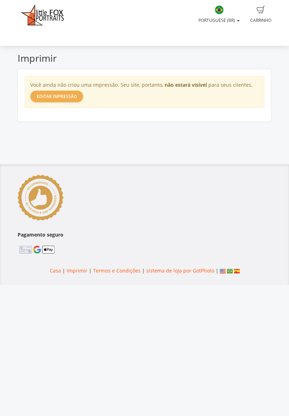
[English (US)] (223, 270)
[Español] (237, 270)
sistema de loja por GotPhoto (180, 270)
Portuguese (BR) (217, 20)
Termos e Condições (117, 270)
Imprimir (77, 270)
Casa (55, 270)
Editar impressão (57, 96)
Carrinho (260, 20)
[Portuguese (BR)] (230, 270)
